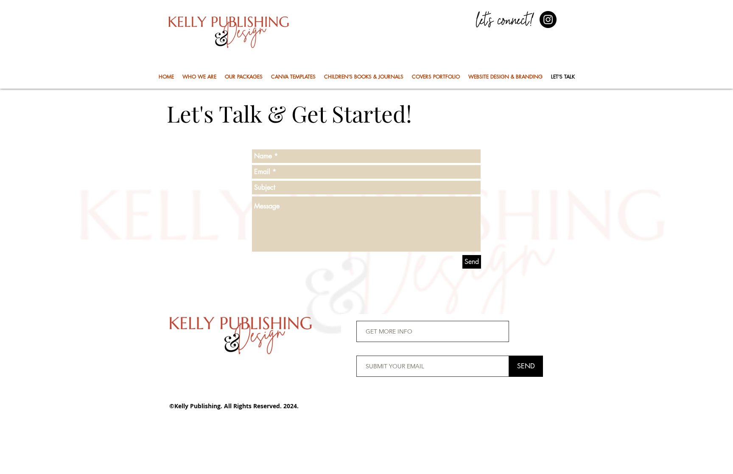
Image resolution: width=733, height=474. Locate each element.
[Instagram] (548, 19)
